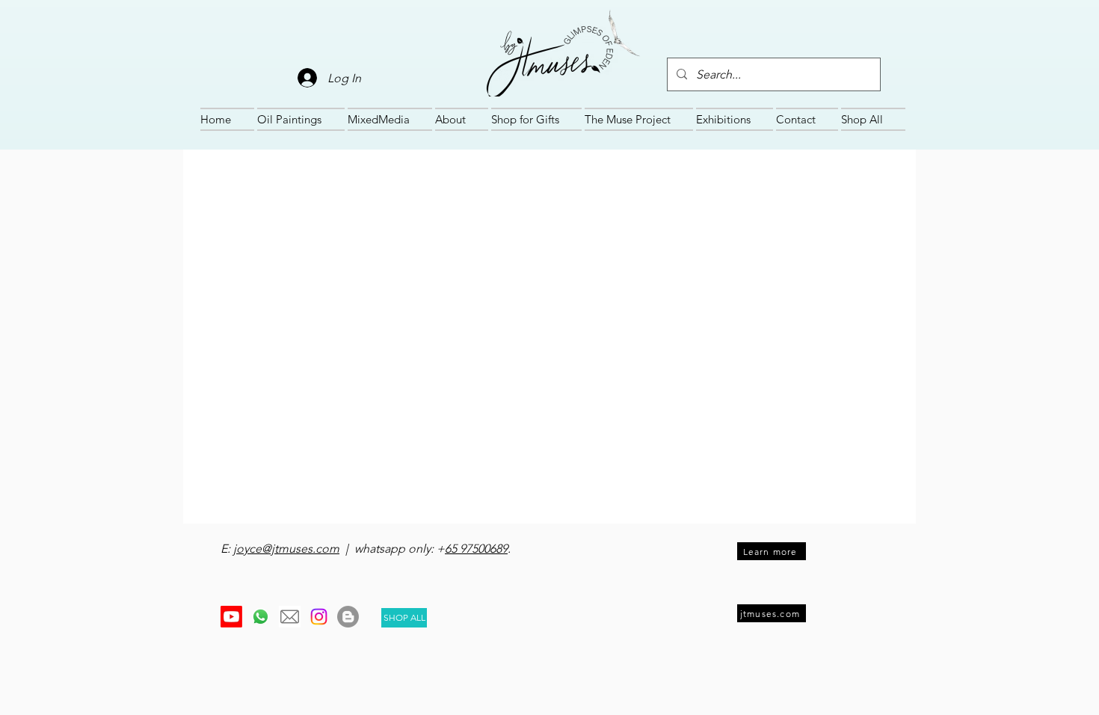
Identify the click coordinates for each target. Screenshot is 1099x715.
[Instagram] (319, 616)
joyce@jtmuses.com (286, 548)
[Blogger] (348, 616)
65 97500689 (476, 548)
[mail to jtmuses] (290, 616)
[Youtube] (231, 616)
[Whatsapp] (260, 616)
